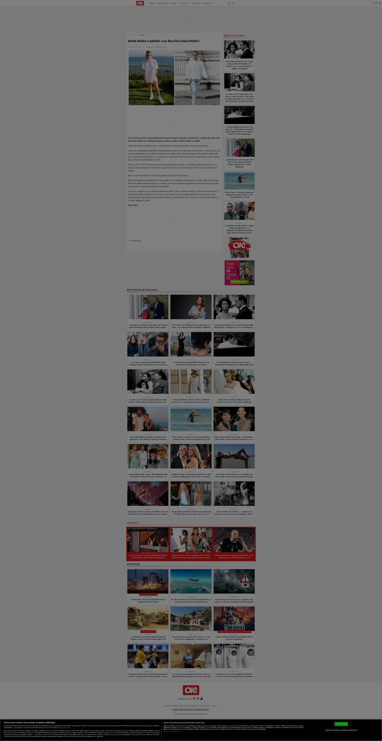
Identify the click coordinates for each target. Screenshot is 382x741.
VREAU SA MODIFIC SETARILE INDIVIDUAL (341, 730)
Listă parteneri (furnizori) (171, 731)
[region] (191, 730)
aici (34, 734)
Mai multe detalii (65, 727)
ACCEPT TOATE (341, 724)
